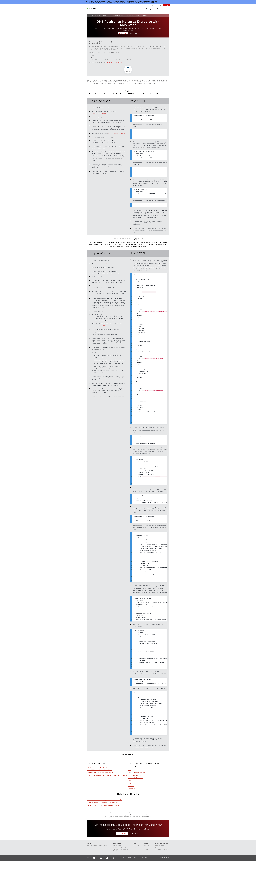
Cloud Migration (117, 845)
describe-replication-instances (136, 772)
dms (129, 770)
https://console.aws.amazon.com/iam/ (116, 133)
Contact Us (135, 847)
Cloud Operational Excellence (120, 847)
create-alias (131, 788)
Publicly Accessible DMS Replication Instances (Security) (102, 802)
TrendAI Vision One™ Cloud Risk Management (120, 2)
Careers (146, 847)
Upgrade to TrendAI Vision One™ (150, 2)
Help (166, 9)
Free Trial (166, 5)
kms (129, 780)
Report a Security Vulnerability (162, 849)
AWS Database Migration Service (116, 15)
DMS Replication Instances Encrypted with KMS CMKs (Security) (104, 800)
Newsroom (146, 849)
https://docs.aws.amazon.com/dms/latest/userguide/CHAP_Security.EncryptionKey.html (111, 775)
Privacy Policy (158, 847)
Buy (160, 5)
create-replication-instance (135, 775)
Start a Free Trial (122, 33)
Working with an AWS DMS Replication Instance (100, 772)
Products (159, 9)
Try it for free (122, 833)
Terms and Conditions (160, 845)
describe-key (131, 783)
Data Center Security (118, 851)
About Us (146, 845)
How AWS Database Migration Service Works (99, 770)
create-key (131, 786)
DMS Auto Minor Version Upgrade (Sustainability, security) (103, 805)
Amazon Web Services (103, 15)
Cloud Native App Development (120, 849)
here (142, 60)
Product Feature (133, 33)
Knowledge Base (150, 9)
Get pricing (135, 833)
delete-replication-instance (135, 778)
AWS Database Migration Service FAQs (97, 767)
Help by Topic (136, 845)
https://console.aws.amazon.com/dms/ (101, 113)
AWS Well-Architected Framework (114, 62)
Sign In (154, 5)
